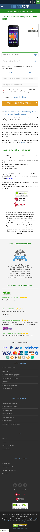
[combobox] (20, 78)
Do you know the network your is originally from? (17, 67)
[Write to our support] (30, 2)
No (30, 72)
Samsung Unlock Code (8, 467)
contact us (23, 143)
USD (24, 2)
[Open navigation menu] (2, 7)
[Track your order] (34, 2)
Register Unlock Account (9, 403)
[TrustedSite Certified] (21, 194)
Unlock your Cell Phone (9, 368)
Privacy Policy (6, 449)
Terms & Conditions (19, 97)
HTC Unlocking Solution (9, 470)
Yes (10, 72)
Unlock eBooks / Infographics (11, 375)
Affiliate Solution (7, 414)
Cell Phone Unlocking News (10, 378)
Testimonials (6, 382)
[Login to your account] (38, 2)
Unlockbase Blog (7, 421)
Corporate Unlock (7, 410)
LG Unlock (5, 474)
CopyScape (22, 521)
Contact (4, 442)
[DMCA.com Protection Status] (20, 526)
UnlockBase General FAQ (9, 385)
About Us (4, 439)
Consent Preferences (20, 529)
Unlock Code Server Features (11, 424)
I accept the (15, 97)
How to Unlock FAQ (7, 389)
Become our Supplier (8, 417)
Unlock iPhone (6, 463)
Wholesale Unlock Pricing (9, 407)
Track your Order (7, 371)
